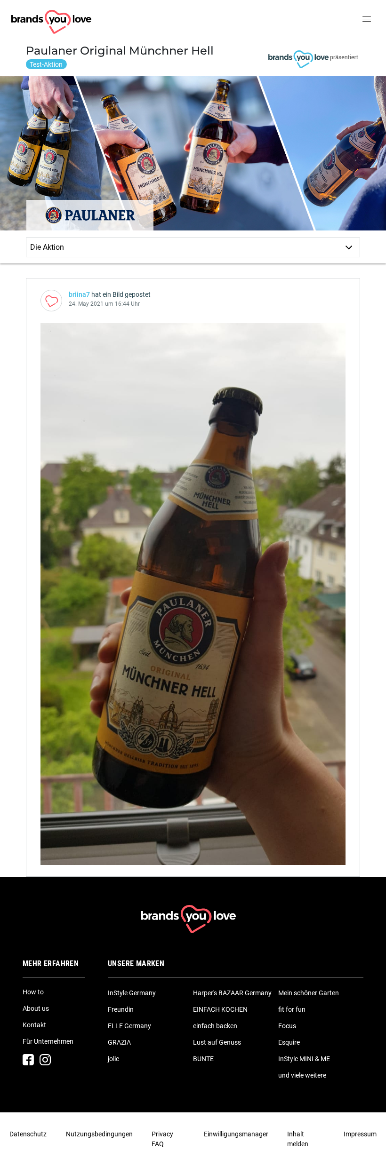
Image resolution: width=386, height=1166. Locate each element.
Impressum (360, 1134)
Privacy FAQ (162, 1139)
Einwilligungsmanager (236, 1134)
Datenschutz (28, 1134)
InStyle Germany (132, 993)
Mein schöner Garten (308, 993)
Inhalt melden (297, 1139)
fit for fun (292, 1009)
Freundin (121, 1009)
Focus (287, 1026)
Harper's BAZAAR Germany (232, 993)
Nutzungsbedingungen (99, 1134)
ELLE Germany (129, 1026)
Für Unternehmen (48, 1041)
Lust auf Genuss (217, 1042)
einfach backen (215, 1026)
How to (33, 992)
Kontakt (34, 1025)
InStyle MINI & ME (304, 1059)
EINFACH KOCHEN (220, 1009)
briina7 (79, 294)
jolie (113, 1059)
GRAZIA (119, 1042)
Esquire (289, 1042)
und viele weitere (302, 1075)
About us (36, 1008)
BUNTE (203, 1059)
